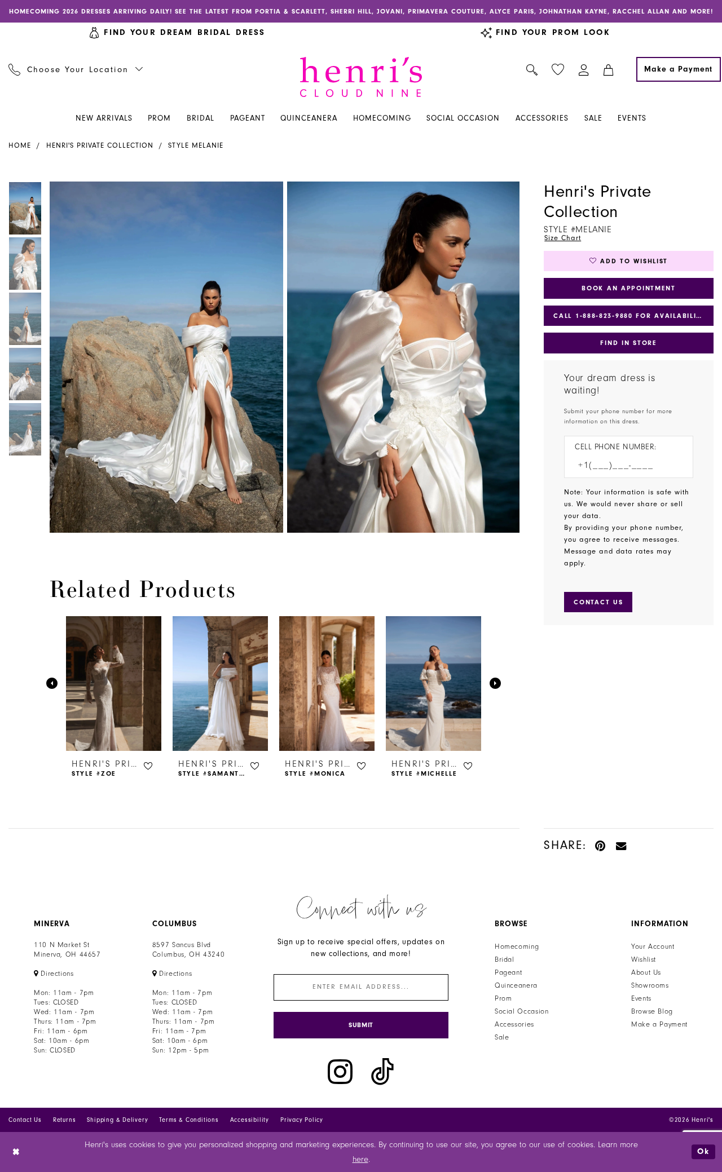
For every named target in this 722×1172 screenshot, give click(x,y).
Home (19, 145)
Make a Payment (659, 1024)
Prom (503, 998)
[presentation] (113, 683)
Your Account (653, 946)
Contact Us (25, 1120)
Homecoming (517, 946)
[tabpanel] (164, 357)
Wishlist (643, 959)
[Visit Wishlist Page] (558, 69)
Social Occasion (521, 1011)
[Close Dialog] (17, 1152)
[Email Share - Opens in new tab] (621, 845)
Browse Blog (652, 1011)
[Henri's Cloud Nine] (361, 77)
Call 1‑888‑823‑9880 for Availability (629, 316)
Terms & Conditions (188, 1120)
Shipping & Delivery (117, 1120)
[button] (584, 69)
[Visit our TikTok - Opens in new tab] (382, 1072)
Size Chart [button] (562, 238)
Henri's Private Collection (99, 145)
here (360, 1159)
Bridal (504, 959)
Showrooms (650, 985)
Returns (64, 1120)
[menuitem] (76, 69)
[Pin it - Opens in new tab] (601, 845)
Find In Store (628, 343)
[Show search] (532, 69)
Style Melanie (195, 145)
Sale (502, 1037)
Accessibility (249, 1120)
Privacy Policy (301, 1120)
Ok (703, 1152)
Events (641, 998)
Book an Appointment (629, 288)
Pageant (508, 972)
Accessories (514, 1024)
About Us (646, 972)
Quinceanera (516, 985)
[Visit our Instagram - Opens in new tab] (340, 1072)
